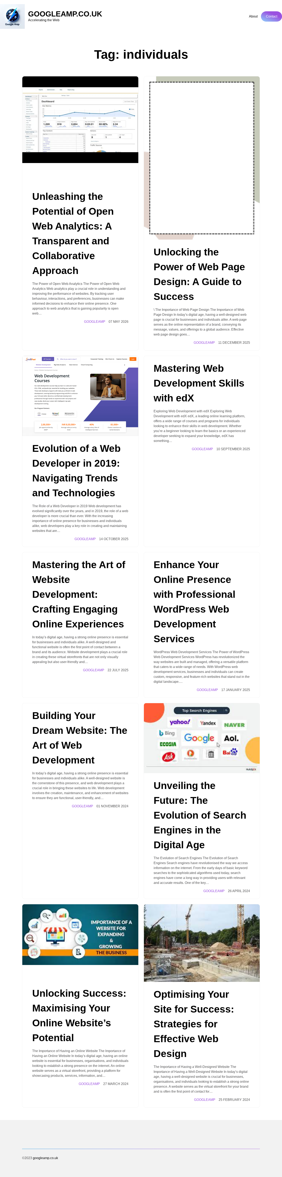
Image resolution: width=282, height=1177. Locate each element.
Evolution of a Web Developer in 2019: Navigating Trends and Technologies (76, 470)
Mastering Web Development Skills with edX (199, 383)
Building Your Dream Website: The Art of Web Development (79, 738)
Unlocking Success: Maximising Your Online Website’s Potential (79, 1015)
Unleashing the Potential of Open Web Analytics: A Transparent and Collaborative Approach (73, 233)
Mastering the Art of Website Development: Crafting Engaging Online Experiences (78, 594)
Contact (271, 16)
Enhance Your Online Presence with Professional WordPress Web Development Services (194, 601)
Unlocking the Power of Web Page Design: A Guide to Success (199, 274)
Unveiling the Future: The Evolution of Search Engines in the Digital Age (200, 815)
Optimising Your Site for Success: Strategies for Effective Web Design (194, 1024)
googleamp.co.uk (65, 14)
